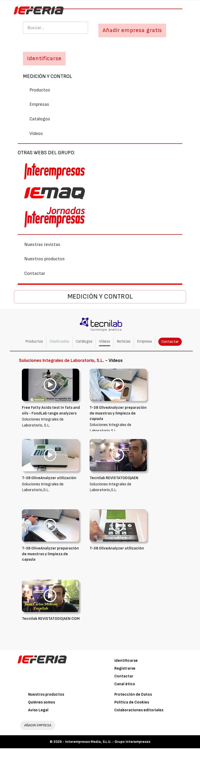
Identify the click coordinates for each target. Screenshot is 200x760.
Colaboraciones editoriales (138, 710)
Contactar (34, 273)
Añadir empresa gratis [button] (132, 30)
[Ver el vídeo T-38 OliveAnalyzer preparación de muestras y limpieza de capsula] (118, 384)
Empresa (144, 341)
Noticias (123, 341)
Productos (39, 90)
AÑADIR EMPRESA (37, 725)
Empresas (39, 104)
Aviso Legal (38, 710)
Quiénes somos (41, 702)
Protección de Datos (133, 694)
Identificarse (126, 660)
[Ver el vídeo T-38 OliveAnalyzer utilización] (50, 455)
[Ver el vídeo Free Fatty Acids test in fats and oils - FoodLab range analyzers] (50, 384)
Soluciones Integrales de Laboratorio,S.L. (118, 419)
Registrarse (124, 668)
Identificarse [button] (44, 58)
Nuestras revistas (42, 244)
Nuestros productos (44, 259)
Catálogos (39, 119)
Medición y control (47, 76)
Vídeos (36, 133)
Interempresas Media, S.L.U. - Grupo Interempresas (107, 741)
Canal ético (124, 684)
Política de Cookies (131, 702)
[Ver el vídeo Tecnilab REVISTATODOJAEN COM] (50, 595)
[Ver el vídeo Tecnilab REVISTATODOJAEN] (118, 455)
